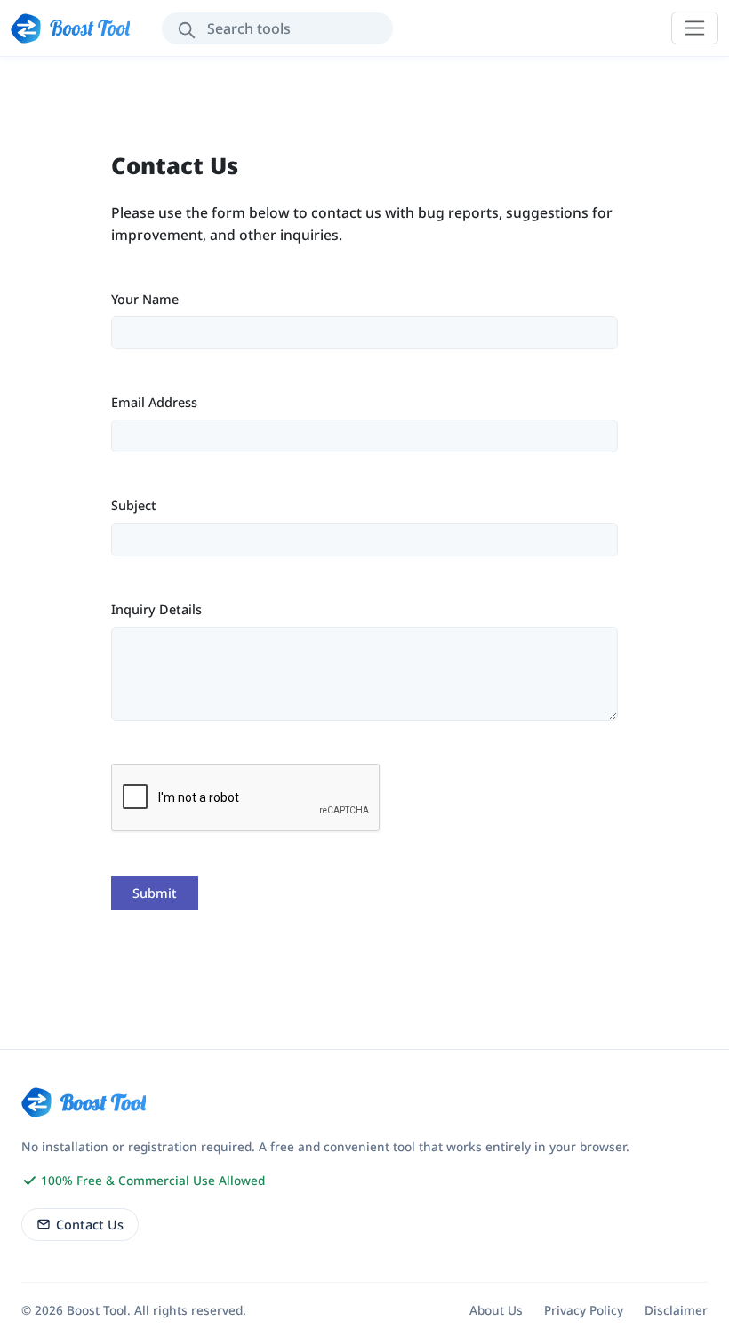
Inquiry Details (156, 609)
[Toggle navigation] (694, 28)
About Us (496, 1309)
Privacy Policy (583, 1309)
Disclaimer (676, 1309)
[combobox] (277, 28)
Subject (133, 505)
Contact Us (90, 1224)
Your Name (145, 299)
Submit (154, 893)
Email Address (154, 402)
